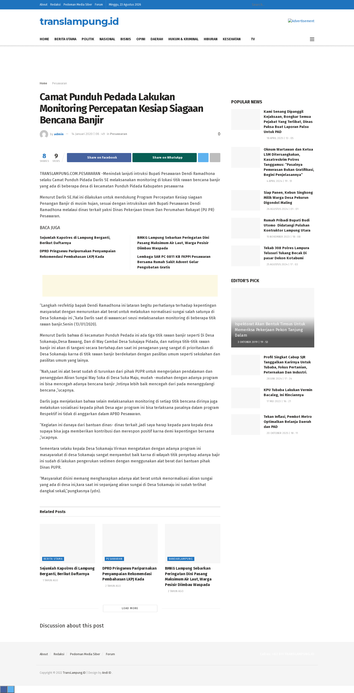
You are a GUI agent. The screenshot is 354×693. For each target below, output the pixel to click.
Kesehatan (232, 39)
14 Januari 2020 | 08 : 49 (88, 134)
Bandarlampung (181, 558)
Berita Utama (65, 39)
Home (44, 39)
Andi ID (106, 672)
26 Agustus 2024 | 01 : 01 (282, 209)
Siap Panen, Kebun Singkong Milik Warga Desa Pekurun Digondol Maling (288, 197)
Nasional (107, 39)
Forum (99, 4)
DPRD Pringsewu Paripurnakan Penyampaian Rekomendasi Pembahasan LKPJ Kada (129, 573)
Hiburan (210, 39)
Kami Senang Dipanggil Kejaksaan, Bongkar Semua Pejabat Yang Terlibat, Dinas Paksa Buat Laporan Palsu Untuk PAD (288, 121)
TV (253, 39)
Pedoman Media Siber (78, 4)
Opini (140, 39)
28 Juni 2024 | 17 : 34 (279, 378)
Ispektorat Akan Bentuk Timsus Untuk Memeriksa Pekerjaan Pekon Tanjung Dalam (270, 329)
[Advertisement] (177, 63)
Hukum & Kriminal (183, 39)
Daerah (157, 39)
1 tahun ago (50, 580)
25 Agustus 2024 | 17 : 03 (282, 264)
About (43, 4)
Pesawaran (59, 83)
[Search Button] (284, 4)
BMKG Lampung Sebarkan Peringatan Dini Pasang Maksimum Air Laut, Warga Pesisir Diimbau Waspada (173, 243)
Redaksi (55, 4)
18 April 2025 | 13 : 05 (279, 138)
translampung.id (79, 21)
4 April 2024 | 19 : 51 (279, 181)
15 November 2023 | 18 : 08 (283, 236)
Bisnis (125, 39)
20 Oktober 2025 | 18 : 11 (282, 433)
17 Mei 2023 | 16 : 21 (278, 401)
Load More (130, 608)
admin (59, 134)
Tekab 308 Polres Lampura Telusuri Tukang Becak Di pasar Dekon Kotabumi (286, 253)
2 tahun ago (113, 585)
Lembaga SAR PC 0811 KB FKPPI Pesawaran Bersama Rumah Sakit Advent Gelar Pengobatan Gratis (173, 262)
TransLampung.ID (74, 672)
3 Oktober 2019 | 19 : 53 (252, 342)
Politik (88, 39)
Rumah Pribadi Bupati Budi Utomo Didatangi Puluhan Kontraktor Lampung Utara (287, 225)
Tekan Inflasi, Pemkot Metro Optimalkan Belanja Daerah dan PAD (288, 421)
